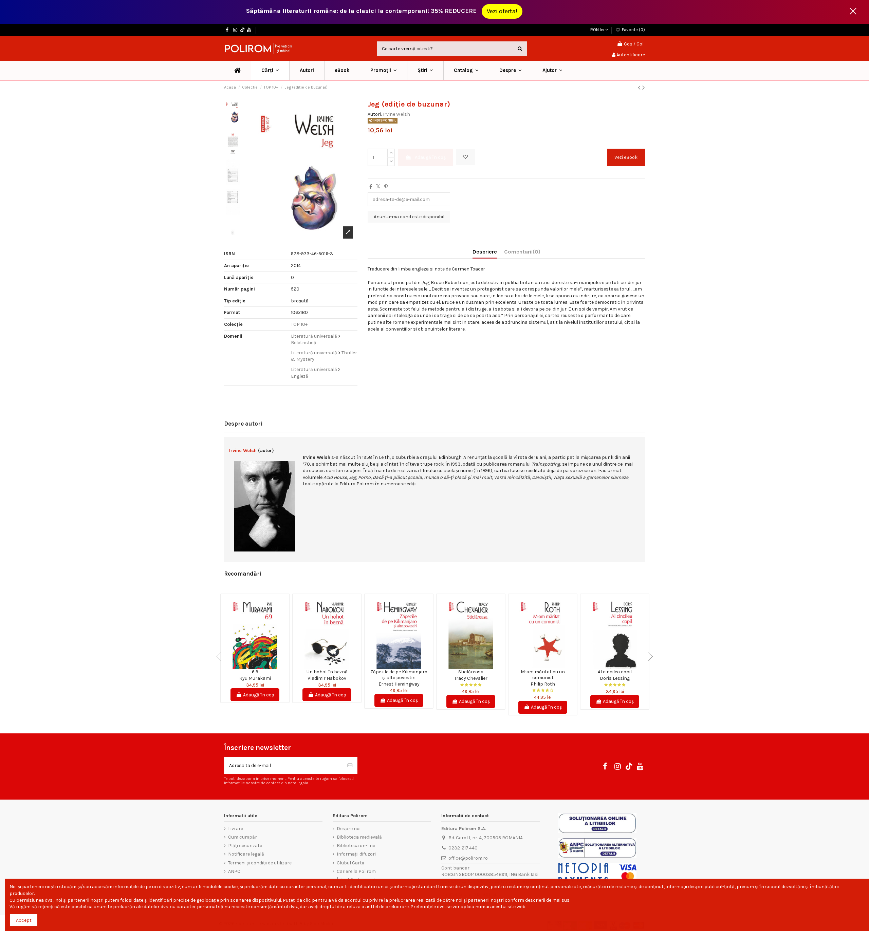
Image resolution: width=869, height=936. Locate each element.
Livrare (235, 828)
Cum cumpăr (242, 837)
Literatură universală (314, 336)
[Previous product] (640, 87)
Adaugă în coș (430, 157)
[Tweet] (378, 187)
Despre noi (348, 828)
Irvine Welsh (396, 114)
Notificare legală (246, 854)
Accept (24, 920)
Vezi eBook (625, 157)
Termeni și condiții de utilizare (260, 863)
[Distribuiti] (370, 187)
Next (648, 656)
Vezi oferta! (502, 11)
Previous (220, 656)
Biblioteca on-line (356, 845)
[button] (383, 70)
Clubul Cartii (350, 863)
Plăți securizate (245, 845)
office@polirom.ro (468, 858)
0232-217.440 (463, 848)
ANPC (234, 871)
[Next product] (643, 87)
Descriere (485, 251)
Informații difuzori (356, 854)
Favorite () (633, 29)
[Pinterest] (386, 187)
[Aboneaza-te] (350, 765)
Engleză (299, 376)
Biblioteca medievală (359, 837)
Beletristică (303, 342)
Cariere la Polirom (356, 871)
